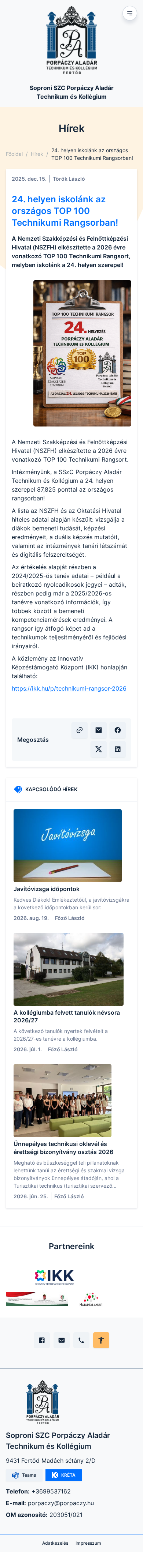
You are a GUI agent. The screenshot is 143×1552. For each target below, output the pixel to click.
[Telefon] (81, 1340)
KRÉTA (68, 1475)
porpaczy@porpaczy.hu (61, 1503)
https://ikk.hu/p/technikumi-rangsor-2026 (69, 688)
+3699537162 (51, 1491)
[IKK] (54, 1277)
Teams (29, 1475)
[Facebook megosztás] (118, 730)
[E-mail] (62, 1340)
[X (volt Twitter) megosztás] (99, 749)
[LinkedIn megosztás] (118, 749)
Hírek (37, 154)
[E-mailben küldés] (99, 730)
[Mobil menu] (129, 13)
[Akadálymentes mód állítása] (101, 1340)
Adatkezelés (55, 1543)
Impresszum (88, 1543)
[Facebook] (42, 1340)
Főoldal (14, 154)
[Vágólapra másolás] (80, 730)
